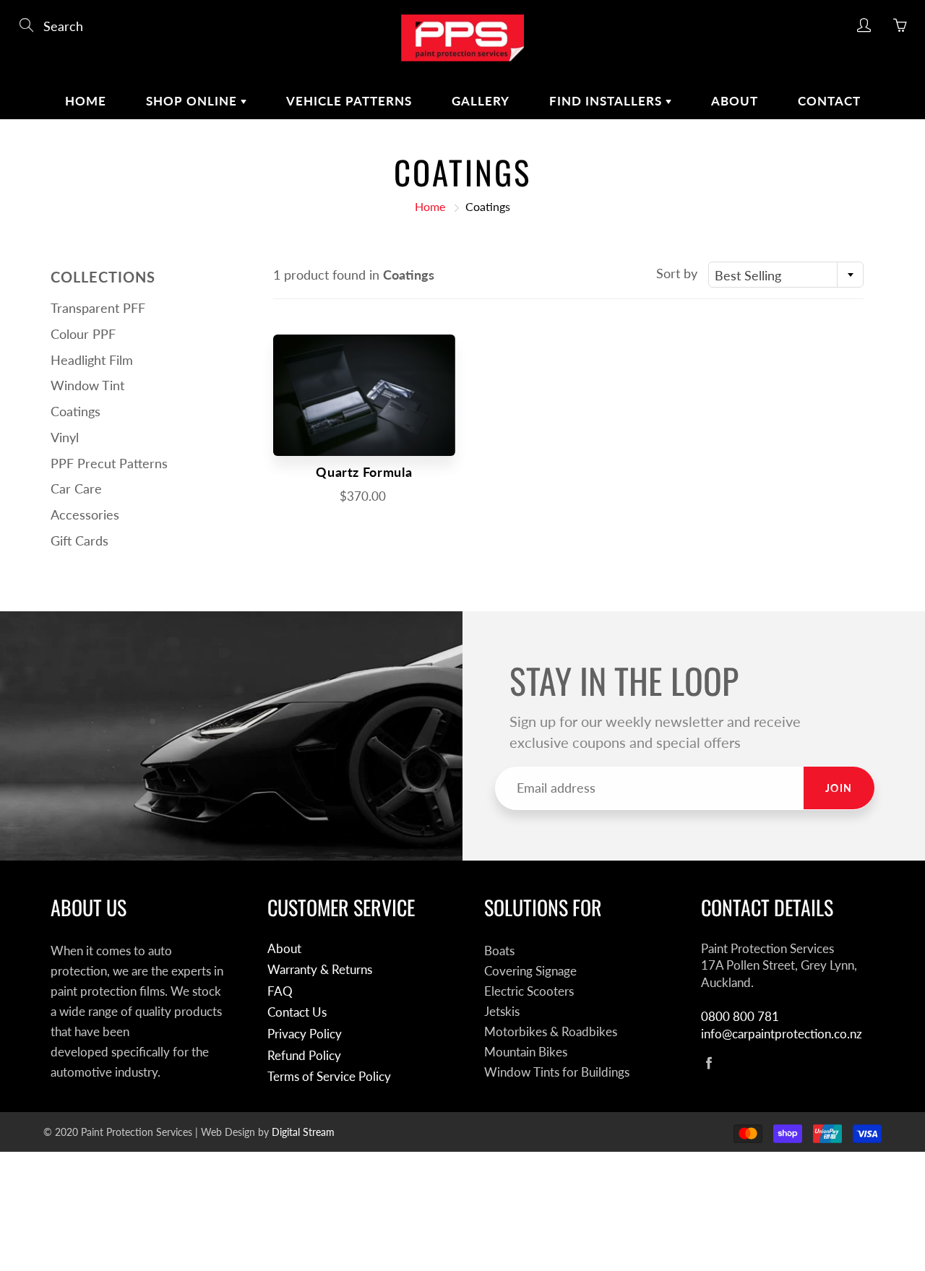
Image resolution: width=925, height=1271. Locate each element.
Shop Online (193, 100)
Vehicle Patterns (349, 100)
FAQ (280, 991)
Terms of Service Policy (329, 1076)
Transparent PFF (98, 308)
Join (839, 788)
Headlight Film (92, 360)
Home (85, 100)
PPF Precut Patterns (109, 463)
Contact (829, 100)
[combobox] (786, 275)
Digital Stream (303, 1132)
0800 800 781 (740, 1016)
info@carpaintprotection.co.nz (781, 1034)
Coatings (75, 411)
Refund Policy (304, 1055)
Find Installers (607, 100)
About (734, 100)
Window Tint (87, 385)
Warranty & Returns (319, 969)
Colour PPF (83, 334)
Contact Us (297, 1012)
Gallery (480, 100)
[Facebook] (708, 1062)
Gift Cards (79, 540)
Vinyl (65, 437)
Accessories (85, 514)
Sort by (676, 273)
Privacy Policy (304, 1034)
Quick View (364, 394)
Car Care (76, 488)
